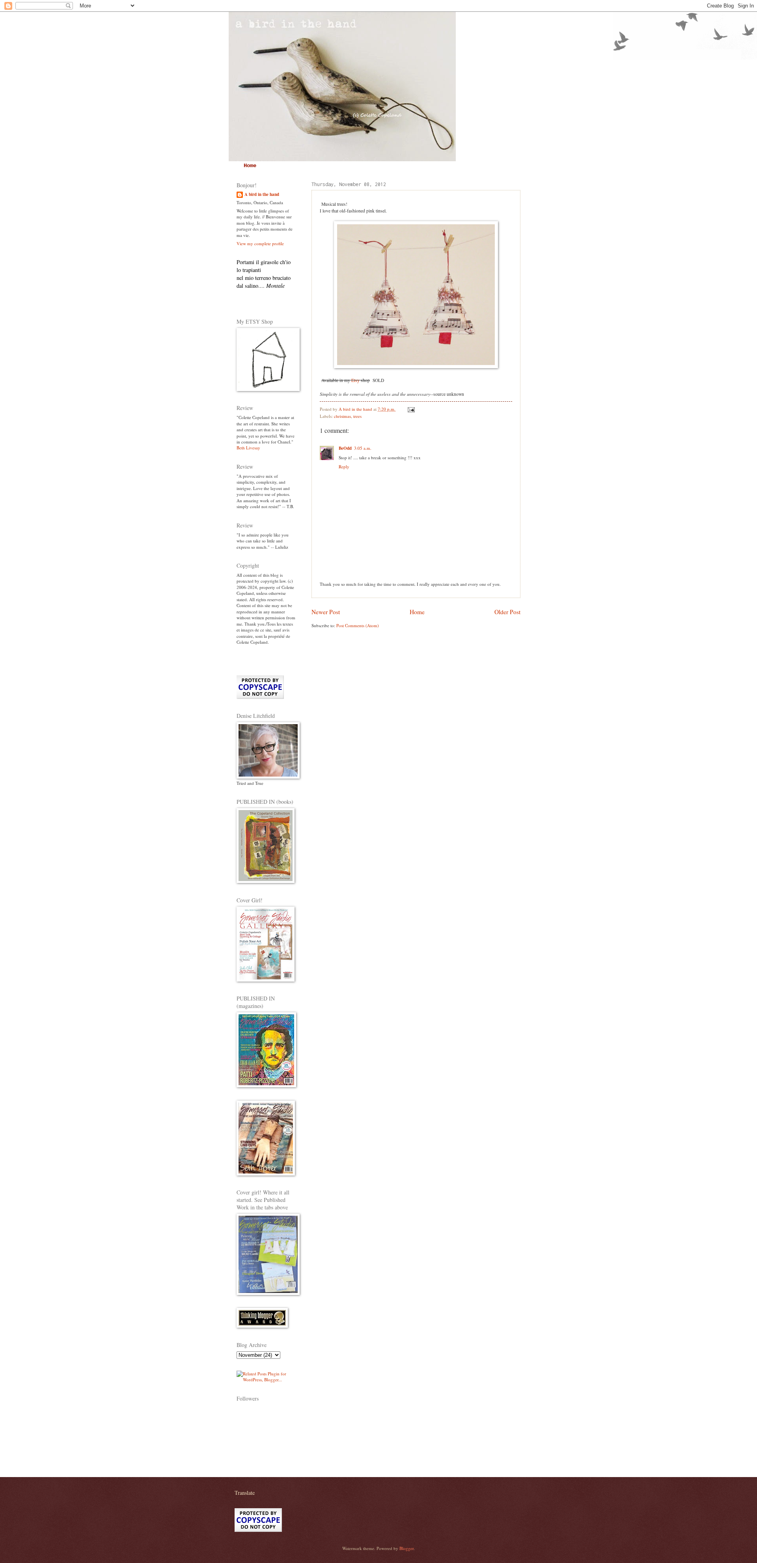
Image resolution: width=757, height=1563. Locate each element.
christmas (342, 416)
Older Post (507, 612)
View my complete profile (260, 243)
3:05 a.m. (362, 448)
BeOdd (345, 448)
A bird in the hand (261, 194)
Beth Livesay (248, 448)
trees (357, 416)
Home (250, 165)
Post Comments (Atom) (357, 625)
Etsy (356, 380)
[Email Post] (410, 409)
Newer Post (325, 612)
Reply (344, 466)
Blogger (406, 1548)
